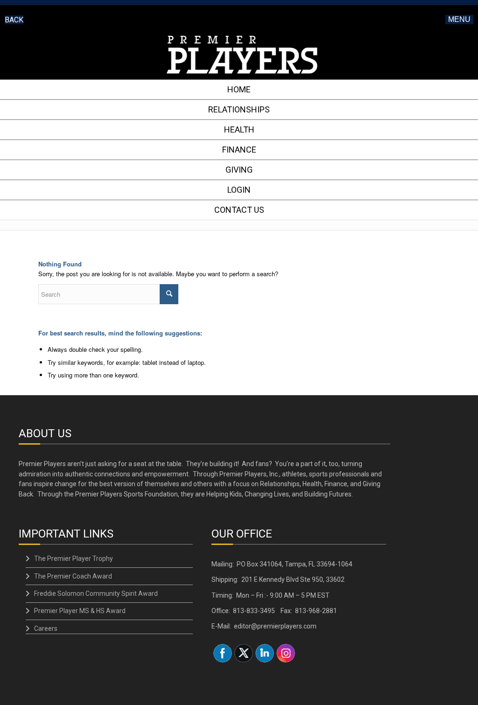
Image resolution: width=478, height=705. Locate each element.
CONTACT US (239, 210)
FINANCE (239, 149)
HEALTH (239, 129)
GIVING (239, 170)
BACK (14, 19)
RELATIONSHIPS (239, 109)
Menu (459, 19)
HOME (239, 89)
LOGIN (239, 190)
